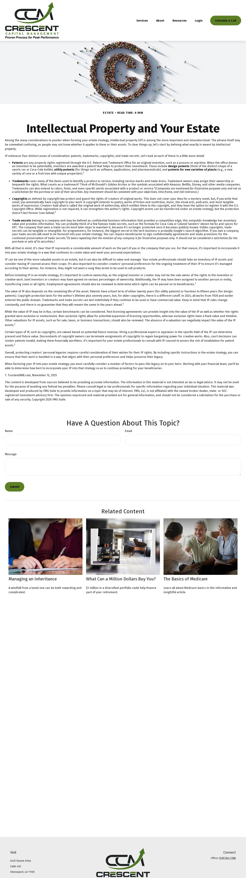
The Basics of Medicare (186, 578)
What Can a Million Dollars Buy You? (121, 578)
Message (11, 454)
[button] (142, 20)
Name (9, 431)
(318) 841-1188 (227, 858)
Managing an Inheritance (32, 578)
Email (128, 431)
